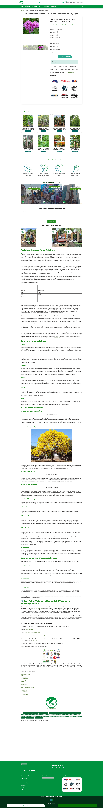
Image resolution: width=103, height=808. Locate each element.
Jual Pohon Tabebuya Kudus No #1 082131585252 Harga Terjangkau (61, 714)
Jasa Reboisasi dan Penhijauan (27, 783)
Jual (21, 6)
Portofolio (34, 6)
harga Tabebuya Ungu (76, 712)
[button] (83, 6)
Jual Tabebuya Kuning (68, 716)
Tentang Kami (46, 6)
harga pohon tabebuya (27, 712)
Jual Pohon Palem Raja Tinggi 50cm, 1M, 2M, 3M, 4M (27, 149)
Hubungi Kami (53, 6)
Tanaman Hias (24, 684)
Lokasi (66, 1)
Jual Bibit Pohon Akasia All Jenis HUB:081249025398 (28, 129)
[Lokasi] (63, 2)
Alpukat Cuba (24, 688)
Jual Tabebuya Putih (30, 717)
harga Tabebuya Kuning (43, 712)
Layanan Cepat (45, 1)
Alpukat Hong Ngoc (25, 694)
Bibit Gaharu (23, 681)
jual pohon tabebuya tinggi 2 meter (37, 716)
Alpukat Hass (23, 693)
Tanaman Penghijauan (51, 708)
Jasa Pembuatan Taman (26, 685)
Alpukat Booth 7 (24, 690)
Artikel (22, 787)
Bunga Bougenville (25, 680)
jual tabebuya (61, 716)
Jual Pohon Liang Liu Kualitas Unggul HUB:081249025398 (75, 129)
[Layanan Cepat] (39, 2)
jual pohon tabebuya (25, 714)
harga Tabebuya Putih (67, 712)
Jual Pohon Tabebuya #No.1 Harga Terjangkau (38, 714)
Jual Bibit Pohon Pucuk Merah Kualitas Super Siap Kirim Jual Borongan (59, 149)
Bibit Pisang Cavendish (25, 674)
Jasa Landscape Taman (25, 782)
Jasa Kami (27, 6)
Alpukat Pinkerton (24, 691)
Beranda (22, 10)
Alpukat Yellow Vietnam (26, 696)
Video (22, 789)
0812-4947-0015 (71, 72)
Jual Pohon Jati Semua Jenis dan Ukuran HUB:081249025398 (75, 149)
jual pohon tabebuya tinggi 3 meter (51, 716)
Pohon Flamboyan (25, 683)
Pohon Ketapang (24, 677)
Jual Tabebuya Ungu (39, 717)
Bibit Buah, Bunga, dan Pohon (26, 780)
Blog (39, 6)
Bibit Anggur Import (25, 675)
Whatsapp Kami (51, 221)
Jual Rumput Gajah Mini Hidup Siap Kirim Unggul (43, 149)
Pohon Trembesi (24, 678)
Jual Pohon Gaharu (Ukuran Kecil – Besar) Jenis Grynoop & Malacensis (44, 130)
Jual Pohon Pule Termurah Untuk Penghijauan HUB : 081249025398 (59, 129)
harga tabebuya (35, 712)
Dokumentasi (23, 785)
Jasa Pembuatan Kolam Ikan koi (27, 687)
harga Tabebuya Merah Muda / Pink (56, 712)
